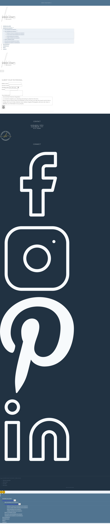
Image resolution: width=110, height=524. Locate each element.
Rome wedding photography (13, 36)
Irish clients (5, 485)
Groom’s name (5, 85)
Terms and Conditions (6, 480)
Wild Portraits (6, 44)
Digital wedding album (9, 39)
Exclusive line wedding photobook (12, 41)
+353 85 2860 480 (35, 126)
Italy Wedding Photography (12, 504)
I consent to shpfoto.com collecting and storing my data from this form (21, 98)
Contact (5, 49)
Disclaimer (4, 483)
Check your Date (45, 2)
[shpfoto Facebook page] (37, 220)
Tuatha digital (71, 487)
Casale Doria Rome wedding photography (15, 34)
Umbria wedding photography (13, 37)
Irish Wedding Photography (10, 29)
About (4, 47)
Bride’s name (5, 83)
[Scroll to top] (1, 492)
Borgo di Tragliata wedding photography (17, 506)
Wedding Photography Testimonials (12, 42)
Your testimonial (6, 95)
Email (3, 89)
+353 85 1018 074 (34, 125)
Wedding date (5, 87)
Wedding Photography (8, 500)
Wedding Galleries (7, 26)
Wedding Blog (5, 518)
